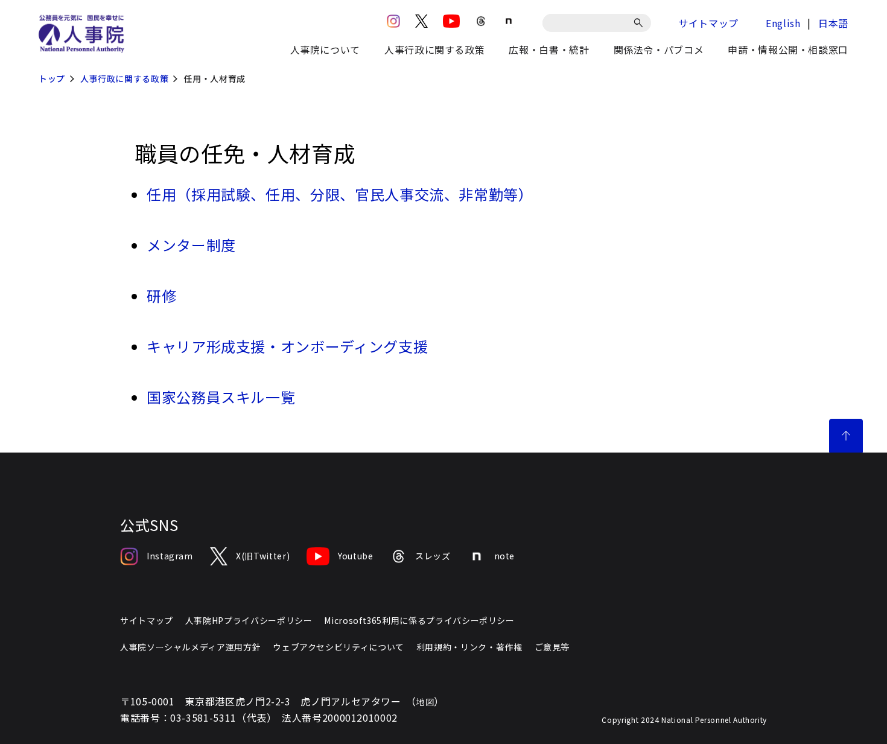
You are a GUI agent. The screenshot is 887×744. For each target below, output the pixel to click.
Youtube (355, 556)
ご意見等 (552, 647)
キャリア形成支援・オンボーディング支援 (287, 346)
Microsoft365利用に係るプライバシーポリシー (419, 620)
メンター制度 (191, 244)
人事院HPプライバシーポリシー (249, 620)
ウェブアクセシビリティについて (338, 647)
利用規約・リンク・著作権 (469, 647)
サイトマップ (708, 23)
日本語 (833, 23)
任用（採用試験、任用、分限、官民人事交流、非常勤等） (340, 194)
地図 (425, 702)
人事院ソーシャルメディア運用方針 (190, 647)
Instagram (170, 556)
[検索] (640, 23)
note (504, 556)
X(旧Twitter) (263, 556)
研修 (161, 295)
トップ (52, 78)
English (783, 23)
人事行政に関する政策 (124, 78)
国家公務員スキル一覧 (221, 396)
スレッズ (433, 556)
